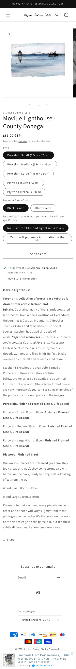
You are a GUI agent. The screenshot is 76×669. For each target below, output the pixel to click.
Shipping (22, 141)
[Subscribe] (58, 577)
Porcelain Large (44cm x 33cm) (28, 173)
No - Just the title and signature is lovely (35, 228)
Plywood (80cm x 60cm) (23, 183)
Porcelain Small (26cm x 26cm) (28, 155)
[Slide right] (47, 105)
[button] (8, 14)
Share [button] (11, 539)
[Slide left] (29, 105)
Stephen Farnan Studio (36, 649)
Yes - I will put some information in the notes (37, 238)
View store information (22, 278)
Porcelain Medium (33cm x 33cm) (30, 164)
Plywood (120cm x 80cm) (24, 192)
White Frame (43, 208)
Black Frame (15, 208)
